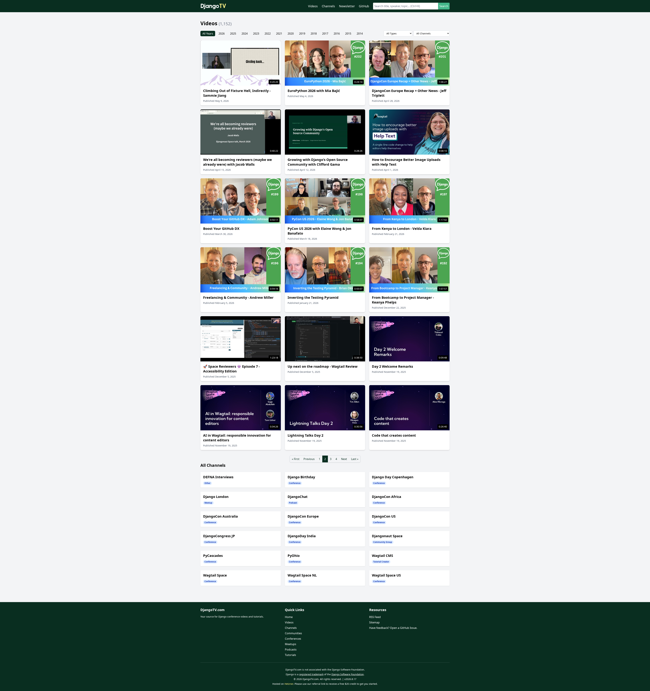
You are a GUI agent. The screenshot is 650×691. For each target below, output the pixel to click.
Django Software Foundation (347, 674)
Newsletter (347, 6)
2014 (360, 33)
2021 (279, 33)
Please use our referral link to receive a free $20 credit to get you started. (336, 683)
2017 (325, 33)
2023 (256, 33)
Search (443, 6)
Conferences (293, 639)
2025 (233, 33)
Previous (309, 459)
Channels (328, 6)
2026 (222, 33)
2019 (302, 33)
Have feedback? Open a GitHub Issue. (393, 628)
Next (344, 459)
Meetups (290, 644)
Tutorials (290, 655)
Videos (313, 6)
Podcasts (291, 649)
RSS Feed (375, 617)
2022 (268, 33)
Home (289, 617)
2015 (348, 33)
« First (295, 459)
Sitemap (374, 622)
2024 (245, 33)
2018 (314, 33)
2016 (337, 33)
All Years (207, 33)
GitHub (364, 6)
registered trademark (311, 674)
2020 (291, 33)
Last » (354, 459)
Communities (293, 633)
